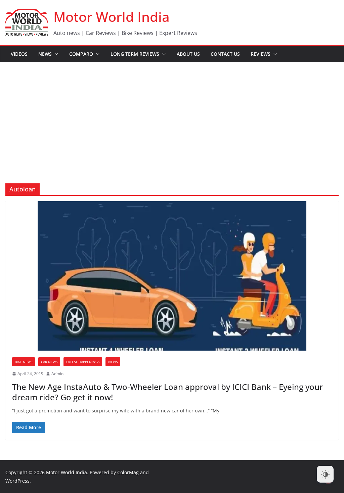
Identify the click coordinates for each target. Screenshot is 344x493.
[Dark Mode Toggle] (325, 474)
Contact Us (225, 54)
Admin (57, 373)
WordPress (17, 481)
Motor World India (111, 16)
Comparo (81, 54)
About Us (188, 54)
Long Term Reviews (135, 54)
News (45, 54)
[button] (55, 54)
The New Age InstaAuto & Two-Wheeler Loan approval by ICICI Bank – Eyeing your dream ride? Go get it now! (167, 392)
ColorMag (128, 472)
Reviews (260, 54)
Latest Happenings (82, 361)
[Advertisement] (172, 113)
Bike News (23, 361)
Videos (19, 54)
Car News (49, 361)
